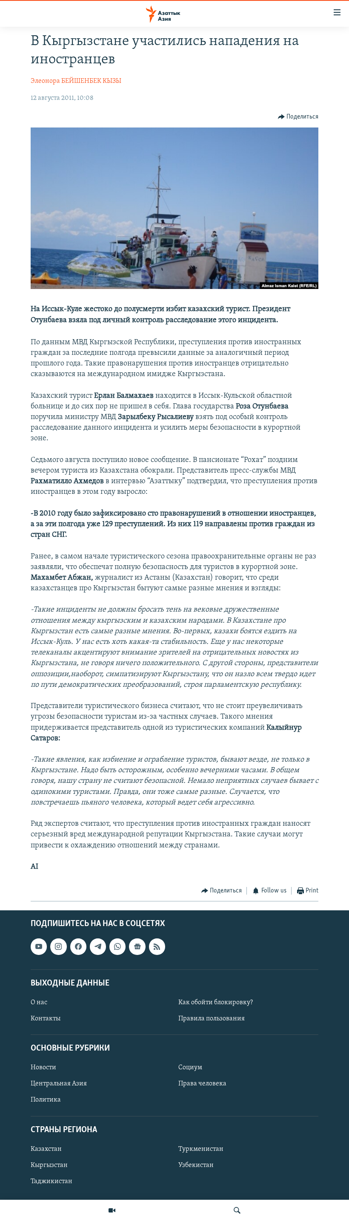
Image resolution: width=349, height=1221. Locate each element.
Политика (46, 1099)
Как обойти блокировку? (215, 1002)
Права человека (202, 1083)
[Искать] (237, 1210)
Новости (43, 1067)
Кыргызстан (49, 1165)
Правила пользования (211, 1018)
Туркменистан (200, 1149)
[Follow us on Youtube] (39, 946)
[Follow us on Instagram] (58, 946)
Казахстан (46, 1149)
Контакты (45, 1018)
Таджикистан (51, 1181)
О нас (39, 1002)
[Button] (298, 116)
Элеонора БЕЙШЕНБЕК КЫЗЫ (76, 81)
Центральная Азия (59, 1083)
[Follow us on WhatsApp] (117, 946)
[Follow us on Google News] (137, 946)
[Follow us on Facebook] (78, 946)
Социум (190, 1067)
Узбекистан (196, 1165)
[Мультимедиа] (112, 1210)
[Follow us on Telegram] (98, 946)
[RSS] (157, 946)
